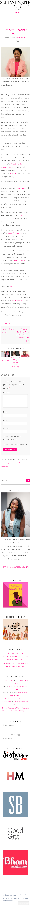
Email (5, 420)
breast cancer (8, 323)
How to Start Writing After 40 (15, 660)
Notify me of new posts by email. (16, 444)
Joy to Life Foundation (15, 233)
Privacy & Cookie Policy (7, 900)
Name (5, 412)
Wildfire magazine (21, 188)
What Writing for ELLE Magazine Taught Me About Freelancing (15, 362)
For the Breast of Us (19, 301)
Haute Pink (13, 174)
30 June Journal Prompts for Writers (15, 663)
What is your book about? (15, 653)
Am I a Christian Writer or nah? (15, 666)
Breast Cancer (20, 37)
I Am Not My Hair (25, 358)
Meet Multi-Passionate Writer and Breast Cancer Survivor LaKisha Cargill (22, 335)
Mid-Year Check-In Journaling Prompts (15, 656)
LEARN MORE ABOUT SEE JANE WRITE (15, 567)
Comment (7, 393)
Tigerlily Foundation (21, 260)
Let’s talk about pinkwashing (15, 32)
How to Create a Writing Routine (18, 711)
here (10, 286)
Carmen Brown (8, 680)
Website (6, 428)
